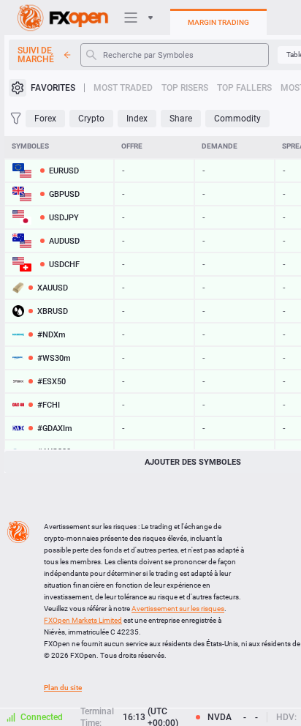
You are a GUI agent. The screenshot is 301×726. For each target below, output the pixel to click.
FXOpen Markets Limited (83, 620)
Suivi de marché (36, 54)
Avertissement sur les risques (178, 609)
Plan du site (63, 688)
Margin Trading (218, 22)
